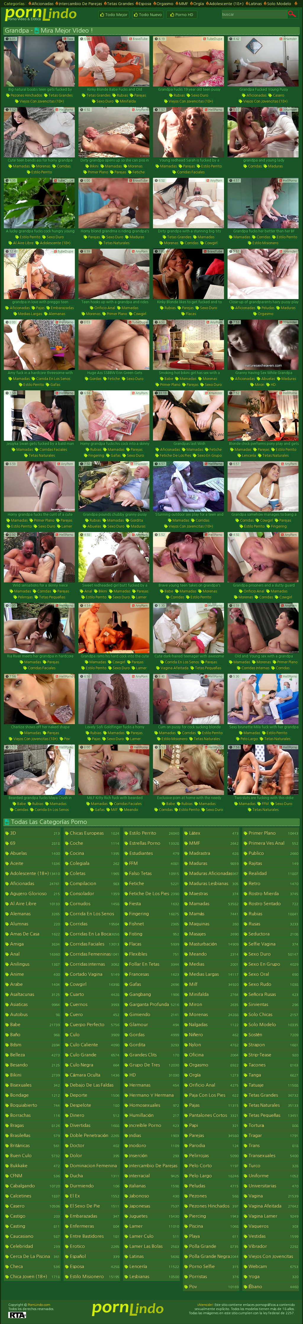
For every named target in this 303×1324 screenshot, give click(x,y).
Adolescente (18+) (226, 4)
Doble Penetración (94, 1135)
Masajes (213, 934)
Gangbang (153, 994)
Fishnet (153, 923)
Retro (272, 883)
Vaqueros (272, 1226)
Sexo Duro (104, 101)
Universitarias (272, 1186)
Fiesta (153, 903)
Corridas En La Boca (94, 934)
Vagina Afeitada (174, 668)
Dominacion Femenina (94, 1166)
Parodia (213, 1145)
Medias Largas (29, 314)
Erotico (94, 1246)
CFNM (34, 1175)
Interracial (153, 1175)
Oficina (213, 1055)
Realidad (272, 873)
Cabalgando (34, 1186)
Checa (34, 1266)
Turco (272, 1165)
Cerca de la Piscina (34, 1256)
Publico (272, 853)
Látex (213, 833)
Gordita (136, 520)
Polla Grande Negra (213, 1256)
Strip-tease (272, 1055)
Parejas (139, 95)
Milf (113, 810)
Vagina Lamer (272, 1216)
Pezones (213, 1196)
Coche (94, 843)
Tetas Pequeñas (51, 597)
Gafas (54, 385)
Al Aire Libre (22, 243)
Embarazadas (62, 308)
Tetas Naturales (115, 243)
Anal (87, 591)
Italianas (153, 1186)
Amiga (34, 944)
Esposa (145, 4)
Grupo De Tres (153, 1065)
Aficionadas (42, 4)
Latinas (255, 4)
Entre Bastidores (94, 1236)
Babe (168, 379)
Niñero (213, 1034)
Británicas (34, 1145)
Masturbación (213, 944)
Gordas (94, 379)
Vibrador (272, 1246)
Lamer (66, 526)
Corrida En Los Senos (52, 379)
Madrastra (213, 853)
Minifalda (127, 101)
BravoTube (140, 38)
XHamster (289, 38)
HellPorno (65, 109)
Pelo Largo (249, 739)
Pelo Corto (213, 1165)
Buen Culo (34, 1155)
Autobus (34, 1014)
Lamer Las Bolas (153, 1246)
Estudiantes (153, 853)
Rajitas (272, 863)
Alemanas (56, 314)
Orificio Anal (104, 308)
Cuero (94, 1014)
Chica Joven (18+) (34, 1276)
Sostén (272, 1034)
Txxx (69, 38)
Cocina (94, 853)
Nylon (213, 1044)
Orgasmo (165, 4)
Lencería (248, 455)
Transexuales (272, 1155)
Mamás (213, 913)
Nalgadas (213, 1024)
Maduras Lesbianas (213, 883)
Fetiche (138, 172)
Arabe (34, 984)
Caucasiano (34, 1236)
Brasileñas (34, 1135)
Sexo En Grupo (209, 455)
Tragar (272, 1135)
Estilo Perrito (41, 172)
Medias (213, 964)
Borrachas (34, 1115)
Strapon (272, 1044)
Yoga (272, 1276)
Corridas (63, 166)
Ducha (94, 1175)
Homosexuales (153, 1105)
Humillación (153, 1115)
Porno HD (183, 15)
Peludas (267, 308)
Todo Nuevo (150, 15)
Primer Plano (97, 172)
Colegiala (94, 863)
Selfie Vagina (272, 944)
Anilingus (34, 964)
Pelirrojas (25, 597)
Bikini (94, 166)
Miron (259, 385)
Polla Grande (213, 1246)
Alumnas (34, 923)
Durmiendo (94, 1186)
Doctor (94, 1145)
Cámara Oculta (94, 1075)
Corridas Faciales (190, 172)
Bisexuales (34, 1085)
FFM (265, 804)
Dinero (94, 1115)
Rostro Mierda (272, 893)
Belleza (34, 1055)
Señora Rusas (272, 994)
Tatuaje (272, 1085)
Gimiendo (153, 1014)
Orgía (198, 4)
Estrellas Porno (153, 843)
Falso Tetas (153, 873)
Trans (272, 1145)
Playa (213, 1236)
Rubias (122, 95)
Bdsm (34, 1044)
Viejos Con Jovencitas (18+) (41, 101)
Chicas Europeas (94, 833)
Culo (94, 1034)
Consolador (94, 893)
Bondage (34, 1095)
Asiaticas (34, 1004)
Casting (34, 1226)
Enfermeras (94, 1226)
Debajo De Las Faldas (94, 1086)
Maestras (213, 893)
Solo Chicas (272, 1014)
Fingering (96, 455)
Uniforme (272, 1175)
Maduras (275, 166)
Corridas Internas (255, 668)
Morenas (42, 166)
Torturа (272, 1125)
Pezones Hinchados (26, 95)
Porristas (213, 1276)
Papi (213, 1125)
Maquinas (213, 923)
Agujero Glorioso (34, 893)
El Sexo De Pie (94, 1206)
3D (34, 833)
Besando (34, 1065)
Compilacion (94, 883)
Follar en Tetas (153, 964)
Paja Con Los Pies (213, 1095)
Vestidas (272, 1236)
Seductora (272, 934)
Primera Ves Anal (272, 843)
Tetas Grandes (120, 4)
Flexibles (153, 954)
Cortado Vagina (94, 974)
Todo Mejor (116, 15)
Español (94, 1256)
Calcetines (34, 1196)
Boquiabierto (34, 1105)
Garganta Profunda (153, 1004)
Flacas (190, 314)
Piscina (213, 1226)
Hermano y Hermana (153, 1096)
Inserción (153, 1155)
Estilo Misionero (265, 243)
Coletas (94, 873)
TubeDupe (214, 38)
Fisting (153, 934)
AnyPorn (141, 109)
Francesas (153, 974)
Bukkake (34, 1165)
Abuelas (267, 379)
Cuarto (94, 994)
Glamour (153, 1024)
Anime (34, 974)
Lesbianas (153, 1276)
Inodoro (153, 1145)
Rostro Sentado (272, 903)
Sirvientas (272, 1004)
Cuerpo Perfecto (94, 1024)
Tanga (272, 1075)
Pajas (39, 308)
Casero (278, 95)
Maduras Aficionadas (213, 873)
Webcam (272, 1266)
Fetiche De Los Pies (175, 455)
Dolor (94, 1155)
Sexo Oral (272, 974)
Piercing (213, 1216)
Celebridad (34, 1246)
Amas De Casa (34, 934)
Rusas (272, 923)
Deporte (94, 1095)
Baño (34, 1034)
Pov (66, 739)
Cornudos (94, 903)
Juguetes (153, 1216)
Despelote (94, 1105)
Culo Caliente (94, 1044)
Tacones (272, 1065)
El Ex (94, 1196)
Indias (153, 1135)
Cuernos (94, 1004)
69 (34, 843)
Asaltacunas (34, 994)
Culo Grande (94, 1055)
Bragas (34, 1125)
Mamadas (21, 166)
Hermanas (153, 1085)
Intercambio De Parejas (80, 4)
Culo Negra (94, 1065)
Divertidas (94, 1125)
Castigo (34, 1216)
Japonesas (153, 1206)
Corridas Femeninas (94, 954)
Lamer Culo (153, 1236)
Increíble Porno (153, 1125)
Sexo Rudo (272, 984)
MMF (183, 4)
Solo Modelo (279, 4)
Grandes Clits (153, 1055)
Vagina (272, 1196)
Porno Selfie (213, 1266)
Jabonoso (153, 1196)
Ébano (272, 1286)
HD (273, 385)
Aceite (34, 863)
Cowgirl (210, 243)
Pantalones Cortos (213, 1115)
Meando (130, 810)
